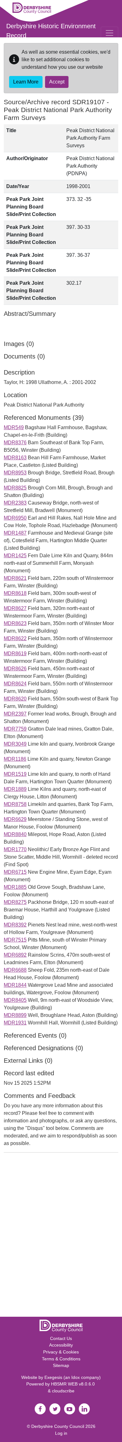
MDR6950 (15, 518)
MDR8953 (15, 472)
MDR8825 (15, 487)
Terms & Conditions (61, 1358)
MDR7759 (15, 729)
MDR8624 (15, 683)
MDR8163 (15, 457)
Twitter (54, 1409)
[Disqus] (61, 1236)
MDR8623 (15, 623)
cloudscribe (63, 1390)
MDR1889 (15, 789)
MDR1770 (15, 849)
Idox (75, 1377)
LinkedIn (84, 1409)
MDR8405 (15, 1000)
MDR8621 (15, 578)
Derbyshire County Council (57, 1426)
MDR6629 (15, 819)
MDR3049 (15, 744)
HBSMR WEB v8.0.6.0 (73, 1383)
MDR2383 (15, 502)
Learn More (25, 81)
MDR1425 (15, 555)
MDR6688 (15, 970)
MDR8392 (15, 924)
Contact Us (61, 1338)
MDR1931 (15, 1022)
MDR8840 (15, 834)
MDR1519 (15, 774)
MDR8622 (15, 638)
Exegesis (53, 1377)
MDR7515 (15, 939)
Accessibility (61, 1344)
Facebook (40, 1409)
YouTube (69, 1409)
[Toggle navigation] (109, 33)
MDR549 (14, 427)
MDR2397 (15, 713)
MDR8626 (15, 668)
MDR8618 (15, 593)
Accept (56, 81)
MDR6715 (15, 872)
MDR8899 (15, 1015)
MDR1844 (15, 985)
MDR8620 (15, 698)
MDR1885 (15, 887)
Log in (61, 1433)
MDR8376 (15, 442)
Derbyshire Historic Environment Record (51, 31)
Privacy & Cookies (61, 1351)
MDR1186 (15, 759)
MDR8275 (15, 902)
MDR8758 (15, 804)
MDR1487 (15, 533)
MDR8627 (15, 608)
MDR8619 (15, 653)
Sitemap (61, 1365)
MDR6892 (15, 955)
